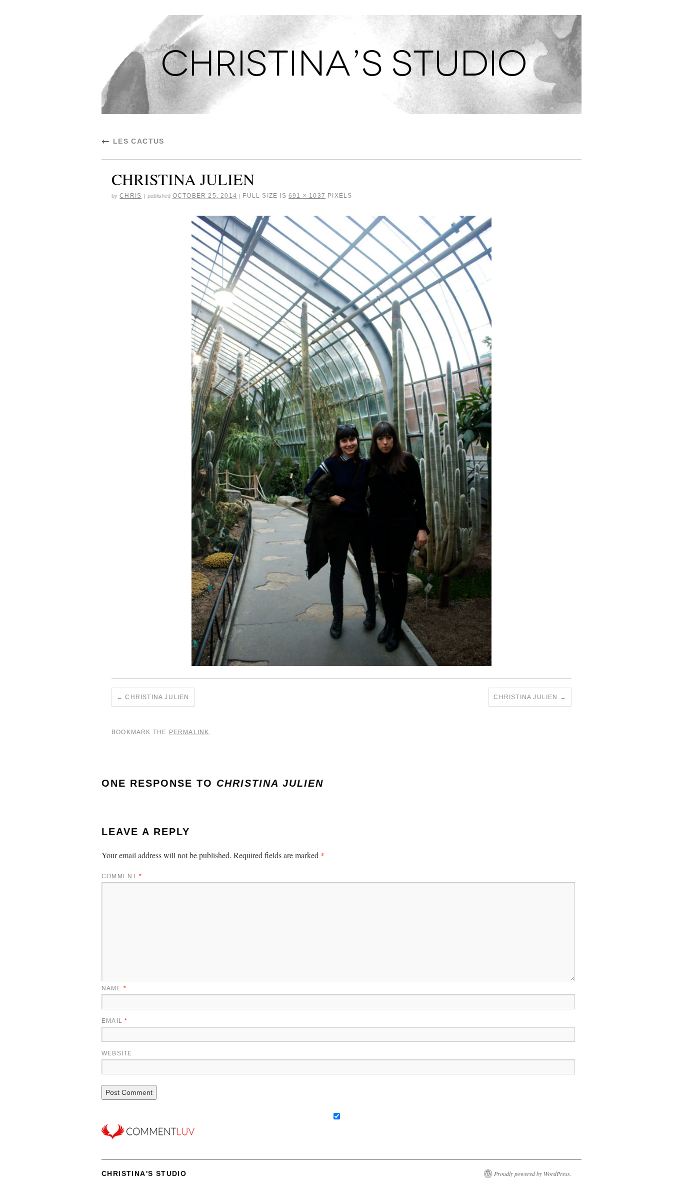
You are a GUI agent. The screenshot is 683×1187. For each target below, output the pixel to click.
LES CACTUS (133, 141)
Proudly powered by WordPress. (533, 1173)
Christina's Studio (144, 1173)
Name (114, 988)
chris (131, 195)
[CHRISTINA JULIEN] (342, 441)
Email (115, 1020)
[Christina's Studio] (342, 69)
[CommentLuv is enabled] (148, 1130)
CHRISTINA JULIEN (157, 697)
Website (117, 1053)
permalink (189, 732)
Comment (122, 876)
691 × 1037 (307, 195)
